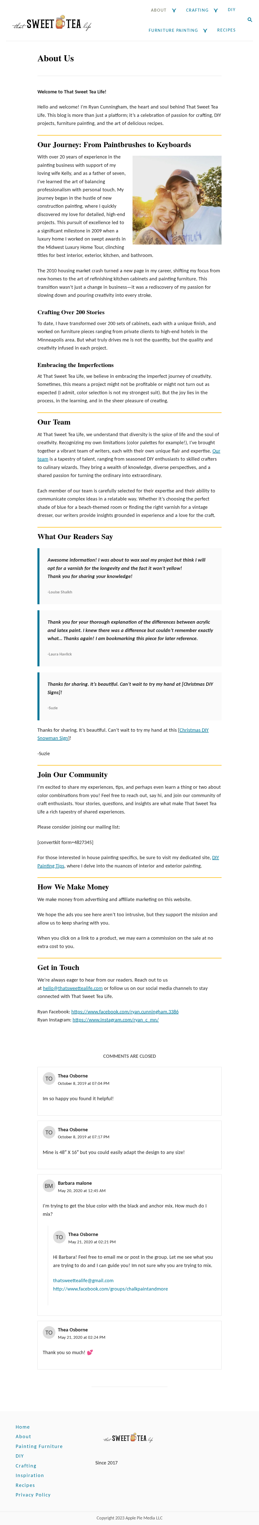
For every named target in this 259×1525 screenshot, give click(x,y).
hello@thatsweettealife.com (73, 988)
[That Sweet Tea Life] (54, 20)
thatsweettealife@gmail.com (83, 1280)
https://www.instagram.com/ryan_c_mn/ (116, 1020)
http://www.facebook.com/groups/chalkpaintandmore (110, 1289)
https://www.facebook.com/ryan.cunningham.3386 (125, 1012)
